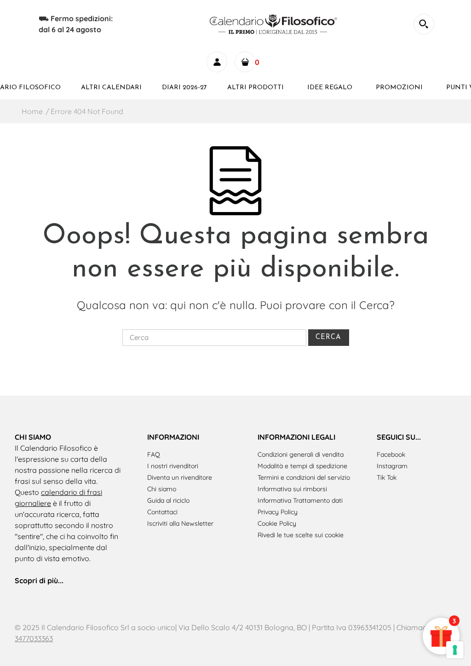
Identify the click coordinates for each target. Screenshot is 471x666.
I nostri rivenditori (172, 466)
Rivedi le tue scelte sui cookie (301, 535)
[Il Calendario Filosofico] (275, 23)
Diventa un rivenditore (179, 477)
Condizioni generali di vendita (301, 454)
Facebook (391, 454)
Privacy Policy (278, 512)
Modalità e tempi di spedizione (302, 466)
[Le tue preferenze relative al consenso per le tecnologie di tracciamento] (455, 650)
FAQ (153, 454)
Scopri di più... (39, 580)
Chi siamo (161, 489)
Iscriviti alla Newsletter (180, 523)
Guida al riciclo (168, 500)
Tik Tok (386, 477)
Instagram (392, 466)
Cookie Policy (277, 523)
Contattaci (162, 512)
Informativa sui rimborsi (292, 489)
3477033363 (34, 638)
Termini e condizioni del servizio (304, 477)
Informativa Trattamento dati (300, 500)
